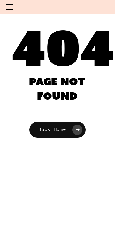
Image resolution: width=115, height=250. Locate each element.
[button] (9, 7)
